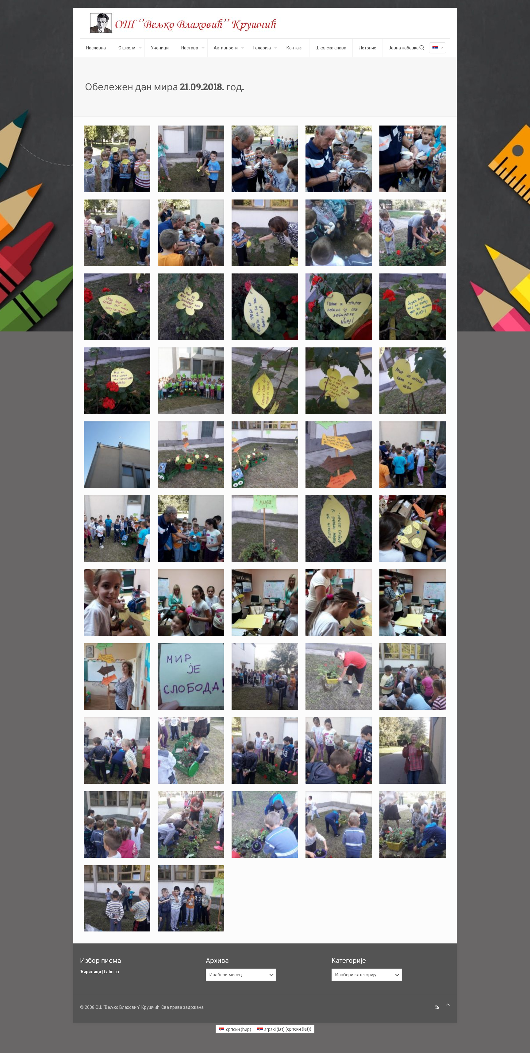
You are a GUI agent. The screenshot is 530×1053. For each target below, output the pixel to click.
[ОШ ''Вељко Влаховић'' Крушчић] (189, 23)
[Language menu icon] (437, 47)
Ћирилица (90, 971)
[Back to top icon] (448, 1004)
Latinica (111, 971)
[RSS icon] (437, 1007)
